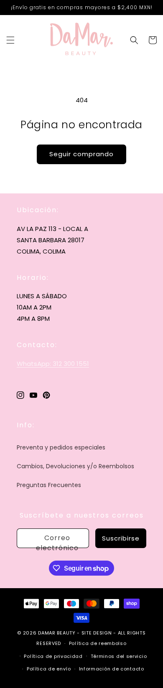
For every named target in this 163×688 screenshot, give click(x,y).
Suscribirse (121, 538)
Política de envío (49, 668)
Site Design (97, 633)
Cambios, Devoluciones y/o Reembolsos (75, 466)
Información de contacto (111, 668)
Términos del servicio (119, 656)
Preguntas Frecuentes (49, 485)
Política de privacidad (53, 656)
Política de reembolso (98, 643)
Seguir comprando (81, 154)
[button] (10, 40)
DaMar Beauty (56, 633)
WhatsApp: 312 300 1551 (53, 363)
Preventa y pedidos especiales (61, 447)
